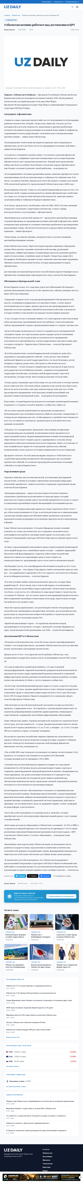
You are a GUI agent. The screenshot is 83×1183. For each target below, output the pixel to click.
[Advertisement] (41, 1177)
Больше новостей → (13, 1037)
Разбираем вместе (72, 2)
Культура (46, 1167)
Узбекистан (16, 15)
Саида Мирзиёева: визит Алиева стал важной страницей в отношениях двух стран (39, 1000)
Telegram (21, 876)
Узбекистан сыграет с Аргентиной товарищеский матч (27, 1123)
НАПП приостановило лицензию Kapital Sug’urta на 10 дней (29, 1008)
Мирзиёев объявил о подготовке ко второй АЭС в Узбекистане (31, 1108)
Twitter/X (33, 876)
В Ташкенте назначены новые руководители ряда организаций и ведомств (36, 1130)
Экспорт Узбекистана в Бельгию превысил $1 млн (25, 1022)
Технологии (47, 1164)
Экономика (47, 1156)
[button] (72, 7)
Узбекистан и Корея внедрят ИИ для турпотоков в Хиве (28, 1030)
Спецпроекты (58, 2)
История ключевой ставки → (16, 1086)
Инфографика (46, 2)
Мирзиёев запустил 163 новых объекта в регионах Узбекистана (31, 1015)
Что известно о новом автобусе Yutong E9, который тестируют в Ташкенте (36, 1116)
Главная (7, 15)
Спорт (45, 1171)
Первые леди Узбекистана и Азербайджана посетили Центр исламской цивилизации (40, 1101)
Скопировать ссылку (63, 876)
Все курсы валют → (13, 1066)
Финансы (46, 1160)
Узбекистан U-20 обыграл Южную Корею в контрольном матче (31, 993)
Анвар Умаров (9, 30)
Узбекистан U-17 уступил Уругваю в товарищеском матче (29, 986)
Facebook (46, 876)
